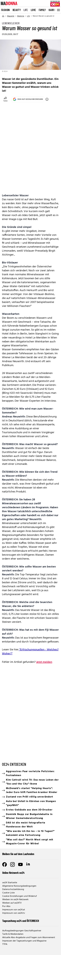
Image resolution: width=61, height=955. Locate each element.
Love (33, 10)
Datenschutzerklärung (13, 889)
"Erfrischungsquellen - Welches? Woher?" (30, 651)
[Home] (3, 16)
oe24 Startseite (9, 882)
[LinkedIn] (28, 864)
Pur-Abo (6, 906)
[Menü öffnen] (58, 10)
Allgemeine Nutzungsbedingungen (19, 886)
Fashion (5, 10)
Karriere (54, 10)
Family (42, 10)
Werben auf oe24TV (12, 903)
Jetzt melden (44, 662)
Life (26, 10)
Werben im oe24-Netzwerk (15, 899)
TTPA (4, 944)
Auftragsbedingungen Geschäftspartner (21, 931)
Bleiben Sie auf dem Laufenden (18, 854)
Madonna (20, 16)
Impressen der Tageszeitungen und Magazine (24, 941)
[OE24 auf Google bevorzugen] (47, 99)
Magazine (10, 16)
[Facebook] (4, 864)
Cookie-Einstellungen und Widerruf (19, 896)
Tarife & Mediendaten (12, 934)
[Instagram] (12, 864)
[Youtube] (20, 864)
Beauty (17, 10)
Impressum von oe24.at (13, 910)
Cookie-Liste (8, 893)
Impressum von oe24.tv (13, 913)
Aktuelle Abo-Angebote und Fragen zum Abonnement (28, 937)
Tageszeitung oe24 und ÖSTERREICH (20, 920)
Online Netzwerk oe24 (13, 872)
